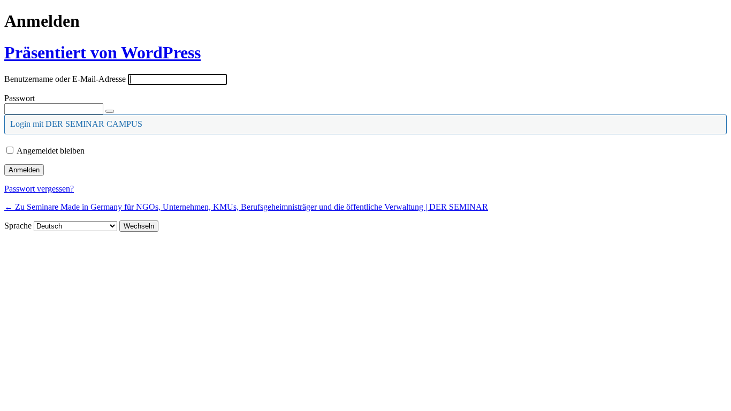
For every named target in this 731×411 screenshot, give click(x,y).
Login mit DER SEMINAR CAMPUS (76, 123)
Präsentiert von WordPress (102, 52)
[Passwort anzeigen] (109, 111)
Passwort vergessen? (39, 188)
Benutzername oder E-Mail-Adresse (65, 78)
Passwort (19, 98)
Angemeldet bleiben (51, 150)
